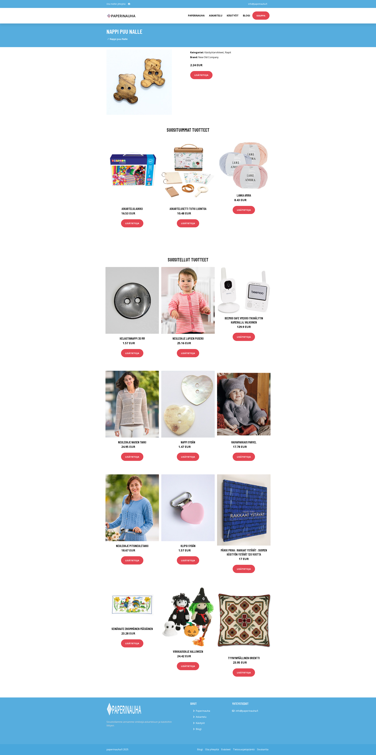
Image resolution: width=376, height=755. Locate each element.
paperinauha (196, 15)
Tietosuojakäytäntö (244, 749)
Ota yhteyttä (212, 749)
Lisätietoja (201, 75)
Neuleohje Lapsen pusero (188, 338)
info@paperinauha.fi (257, 3)
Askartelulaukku (132, 208)
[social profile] (129, 4)
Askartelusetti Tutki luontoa (188, 208)
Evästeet (226, 749)
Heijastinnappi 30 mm (132, 338)
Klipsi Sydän (188, 546)
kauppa (261, 15)
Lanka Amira (244, 195)
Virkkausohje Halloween (188, 651)
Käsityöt (233, 15)
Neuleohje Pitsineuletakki (132, 546)
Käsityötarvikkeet (214, 52)
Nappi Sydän (188, 442)
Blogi (246, 15)
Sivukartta (262, 749)
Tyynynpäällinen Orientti (244, 658)
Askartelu (215, 15)
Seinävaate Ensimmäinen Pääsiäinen (132, 629)
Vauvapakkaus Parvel (243, 442)
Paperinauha (203, 710)
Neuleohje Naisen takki (132, 442)
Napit (228, 52)
